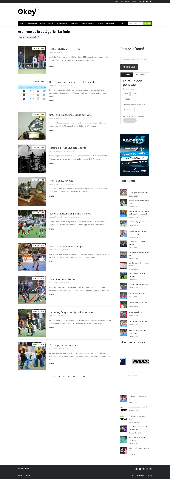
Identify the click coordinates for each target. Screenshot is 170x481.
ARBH (51, 52)
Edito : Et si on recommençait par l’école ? (138, 439)
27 (74, 376)
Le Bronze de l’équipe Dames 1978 (139, 253)
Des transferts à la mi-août (138, 303)
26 (69, 376)
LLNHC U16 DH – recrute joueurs (137, 243)
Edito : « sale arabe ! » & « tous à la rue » (139, 449)
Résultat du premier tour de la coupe (139, 202)
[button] (129, 375)
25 (64, 376)
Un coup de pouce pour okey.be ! (137, 417)
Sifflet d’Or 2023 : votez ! (61, 180)
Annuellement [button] (141, 74)
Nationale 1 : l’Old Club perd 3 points (67, 147)
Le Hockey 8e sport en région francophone (71, 312)
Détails (51, 66)
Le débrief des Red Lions (137, 293)
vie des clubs (63, 217)
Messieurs (57, 52)
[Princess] (134, 373)
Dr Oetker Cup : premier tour (138, 222)
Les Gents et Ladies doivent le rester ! (139, 264)
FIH (50, 349)
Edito (51, 217)
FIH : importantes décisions (63, 345)
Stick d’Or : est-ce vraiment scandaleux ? (138, 428)
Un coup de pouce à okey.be (138, 407)
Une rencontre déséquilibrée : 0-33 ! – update (72, 82)
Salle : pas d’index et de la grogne (66, 246)
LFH (56, 316)
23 (54, 376)
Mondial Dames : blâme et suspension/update (137, 232)
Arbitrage (52, 118)
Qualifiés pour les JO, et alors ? (138, 397)
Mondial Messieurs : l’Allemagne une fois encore (138, 191)
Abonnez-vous (129, 67)
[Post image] (123, 192)
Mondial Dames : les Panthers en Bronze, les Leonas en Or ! (139, 212)
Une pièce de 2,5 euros (136, 312)
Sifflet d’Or (59, 118)
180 (83, 376)
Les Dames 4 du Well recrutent (139, 284)
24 (59, 376)
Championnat (58, 151)
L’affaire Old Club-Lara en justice (65, 49)
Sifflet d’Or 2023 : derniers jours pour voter (70, 115)
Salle (60, 85)
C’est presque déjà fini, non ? (138, 321)
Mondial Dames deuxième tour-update (137, 332)
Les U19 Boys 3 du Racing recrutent (137, 275)
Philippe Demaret (23, 468)
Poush (28, 476)
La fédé (55, 217)
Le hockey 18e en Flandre (62, 279)
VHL (56, 283)
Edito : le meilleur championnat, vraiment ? (70, 213)
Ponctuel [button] (127, 74)
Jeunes (56, 85)
